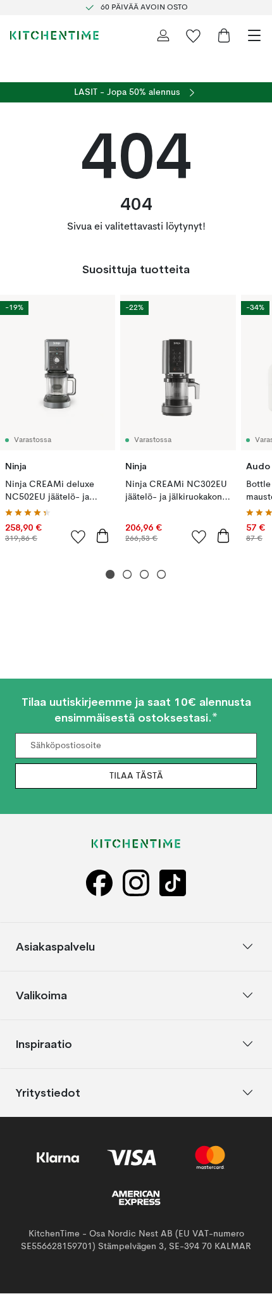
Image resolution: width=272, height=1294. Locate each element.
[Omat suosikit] (193, 35)
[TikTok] (172, 883)
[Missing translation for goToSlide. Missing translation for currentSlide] (110, 574)
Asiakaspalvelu (55, 946)
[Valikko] (254, 35)
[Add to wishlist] (78, 536)
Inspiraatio (44, 1044)
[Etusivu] (54, 35)
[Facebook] (99, 883)
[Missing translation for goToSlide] (127, 574)
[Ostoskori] (224, 35)
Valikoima (41, 995)
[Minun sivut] (163, 35)
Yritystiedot (48, 1092)
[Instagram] (136, 883)
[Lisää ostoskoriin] (102, 535)
